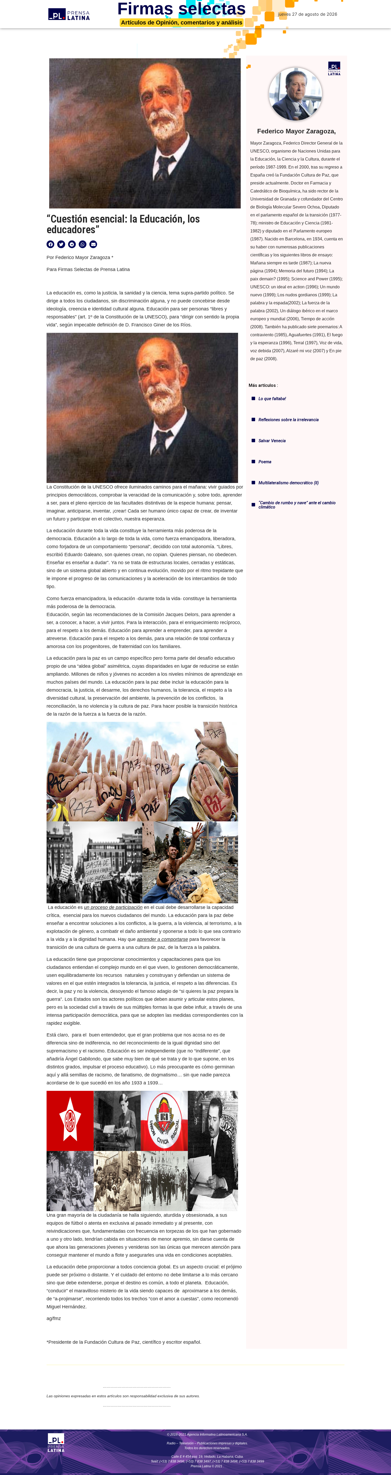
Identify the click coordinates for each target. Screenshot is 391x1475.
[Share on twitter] (61, 244)
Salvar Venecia (272, 440)
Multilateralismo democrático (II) (289, 482)
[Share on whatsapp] (82, 244)
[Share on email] (93, 244)
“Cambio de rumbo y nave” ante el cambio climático (297, 505)
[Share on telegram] (72, 244)
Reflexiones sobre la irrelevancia (289, 419)
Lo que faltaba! (272, 398)
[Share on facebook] (50, 244)
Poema (265, 461)
